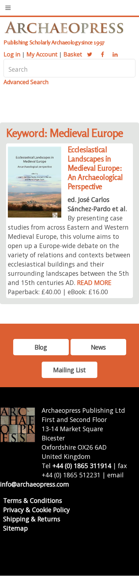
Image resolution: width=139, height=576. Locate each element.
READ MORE (94, 282)
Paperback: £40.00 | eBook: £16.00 (58, 291)
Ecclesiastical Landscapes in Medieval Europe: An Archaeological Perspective (95, 168)
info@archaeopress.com (34, 484)
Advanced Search (26, 82)
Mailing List (69, 370)
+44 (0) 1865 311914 (81, 465)
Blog (41, 347)
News (98, 347)
